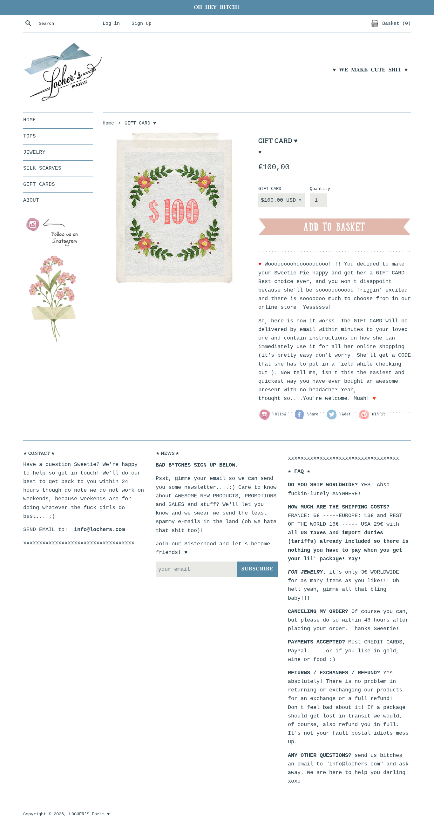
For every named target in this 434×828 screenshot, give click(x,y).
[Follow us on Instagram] (55, 232)
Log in (111, 23)
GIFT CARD (269, 188)
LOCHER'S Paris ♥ (89, 814)
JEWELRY (34, 152)
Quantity (320, 188)
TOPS (29, 136)
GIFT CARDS (39, 184)
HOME (29, 120)
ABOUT (31, 200)
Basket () (395, 23)
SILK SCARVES (42, 168)
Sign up (142, 23)
